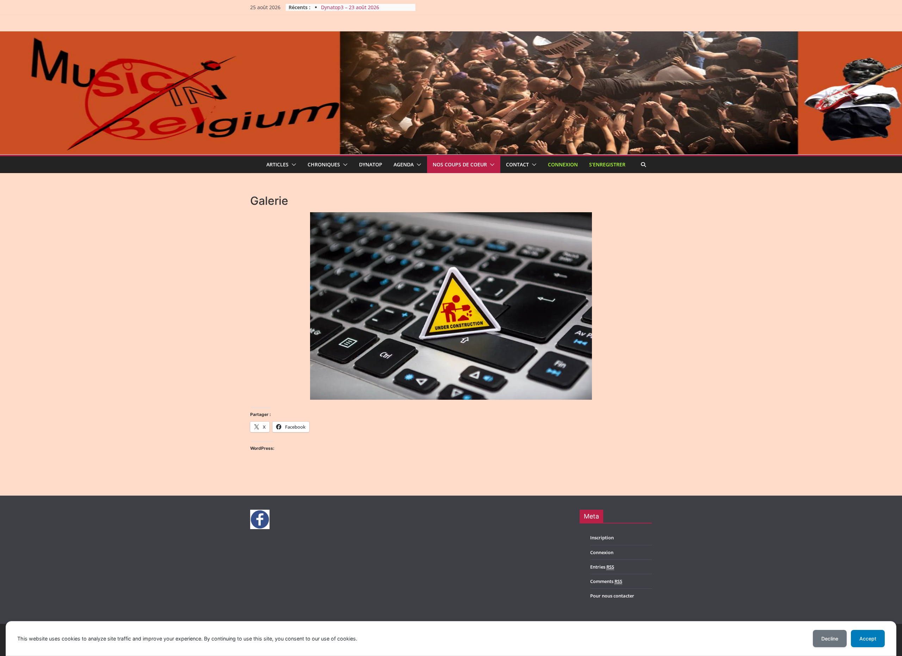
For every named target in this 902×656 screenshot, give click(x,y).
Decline (829, 639)
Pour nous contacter (612, 596)
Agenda (404, 164)
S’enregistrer (607, 164)
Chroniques (324, 164)
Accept (867, 639)
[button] (292, 165)
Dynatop (370, 164)
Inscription (602, 537)
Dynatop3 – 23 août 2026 (350, 7)
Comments (606, 581)
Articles (277, 164)
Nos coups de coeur (460, 164)
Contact (517, 164)
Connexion (563, 164)
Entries (602, 567)
